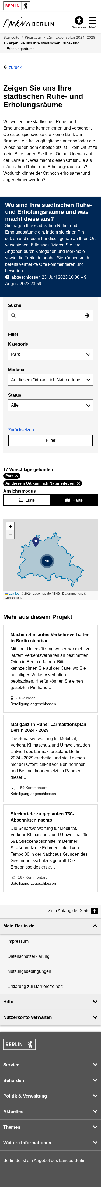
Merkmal (16, 369)
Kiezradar (33, 37)
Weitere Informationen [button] (27, 1142)
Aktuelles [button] (13, 1111)
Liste (30, 500)
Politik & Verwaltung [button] (25, 1096)
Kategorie (18, 344)
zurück (15, 67)
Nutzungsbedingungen (29, 971)
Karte (77, 500)
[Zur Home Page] (28, 22)
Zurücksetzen (21, 430)
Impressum (18, 941)
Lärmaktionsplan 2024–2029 (71, 37)
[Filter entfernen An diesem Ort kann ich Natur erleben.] (78, 483)
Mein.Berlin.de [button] (18, 925)
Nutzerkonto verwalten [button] (27, 1017)
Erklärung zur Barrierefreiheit (35, 986)
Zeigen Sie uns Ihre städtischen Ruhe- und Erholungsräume (42, 46)
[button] (36, 542)
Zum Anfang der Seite (69, 910)
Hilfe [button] (8, 1001)
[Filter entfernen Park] (16, 476)
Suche (14, 305)
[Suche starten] (87, 315)
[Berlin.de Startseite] (19, 1044)
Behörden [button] (13, 1080)
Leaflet (13, 593)
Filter (50, 440)
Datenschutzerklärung (29, 956)
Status (14, 395)
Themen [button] (11, 1127)
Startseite (11, 37)
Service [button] (11, 1064)
